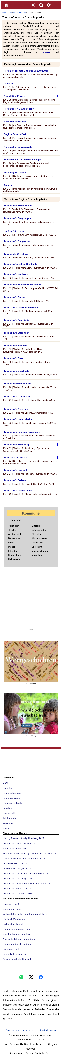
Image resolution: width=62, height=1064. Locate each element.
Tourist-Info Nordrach (16, 274)
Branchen (8, 788)
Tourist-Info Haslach (15, 345)
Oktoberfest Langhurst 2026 (17, 893)
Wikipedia (8, 823)
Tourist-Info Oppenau (16, 409)
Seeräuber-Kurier (12, 909)
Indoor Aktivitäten (12, 798)
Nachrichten (14, 555)
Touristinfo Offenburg (16, 254)
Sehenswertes (39, 530)
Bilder (11, 542)
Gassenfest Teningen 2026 (17, 868)
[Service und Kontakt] (48, 5)
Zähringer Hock (11, 949)
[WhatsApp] (21, 977)
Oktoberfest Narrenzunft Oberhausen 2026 (25, 873)
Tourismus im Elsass (15, 457)
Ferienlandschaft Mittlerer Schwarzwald (26, 70)
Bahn (5, 782)
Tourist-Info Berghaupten (18, 218)
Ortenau (8, 83)
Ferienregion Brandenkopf (19, 108)
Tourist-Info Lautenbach (17, 396)
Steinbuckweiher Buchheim (17, 934)
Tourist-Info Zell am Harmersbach (22, 284)
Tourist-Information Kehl (17, 383)
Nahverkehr (14, 559)
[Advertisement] (31, 599)
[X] (31, 977)
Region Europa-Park (15, 134)
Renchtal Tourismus (15, 121)
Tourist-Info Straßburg (16, 444)
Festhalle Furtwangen (14, 954)
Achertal (8, 185)
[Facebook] (40, 977)
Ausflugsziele (15, 534)
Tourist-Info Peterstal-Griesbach (22, 432)
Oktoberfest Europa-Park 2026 (19, 843)
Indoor (11, 546)
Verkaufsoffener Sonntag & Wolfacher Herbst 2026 (29, 853)
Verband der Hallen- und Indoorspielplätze (25, 914)
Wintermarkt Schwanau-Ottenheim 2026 (24, 858)
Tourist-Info (37, 542)
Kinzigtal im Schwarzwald (18, 147)
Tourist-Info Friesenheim (18, 205)
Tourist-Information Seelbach (20, 264)
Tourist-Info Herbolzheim (18, 419)
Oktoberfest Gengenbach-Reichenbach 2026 (26, 883)
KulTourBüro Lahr (14, 231)
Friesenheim (7, 12)
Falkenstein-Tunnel (13, 924)
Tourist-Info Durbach (15, 297)
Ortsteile (36, 525)
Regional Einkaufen (13, 803)
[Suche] (41, 5)
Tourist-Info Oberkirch (16, 371)
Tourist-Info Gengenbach (18, 241)
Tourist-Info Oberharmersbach (21, 307)
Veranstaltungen (40, 551)
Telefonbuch (9, 818)
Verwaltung (37, 555)
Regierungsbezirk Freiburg (17, 944)
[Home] (6, 5)
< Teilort (12, 530)
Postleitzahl (9, 813)
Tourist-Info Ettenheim (16, 332)
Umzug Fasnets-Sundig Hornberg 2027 (23, 838)
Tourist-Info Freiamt (15, 480)
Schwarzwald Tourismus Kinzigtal (23, 159)
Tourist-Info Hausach (16, 470)
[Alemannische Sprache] (31, 661)
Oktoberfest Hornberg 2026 (17, 878)
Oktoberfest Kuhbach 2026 (17, 888)
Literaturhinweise (47, 1030)
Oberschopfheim (19, 12)
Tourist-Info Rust (13, 358)
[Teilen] (34, 5)
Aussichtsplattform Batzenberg (19, 939)
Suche (6, 828)
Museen (46, 52)
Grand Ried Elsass (14, 96)
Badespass (14, 538)
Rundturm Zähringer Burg (16, 929)
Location (7, 808)
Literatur (12, 551)
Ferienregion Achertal (16, 172)
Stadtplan (36, 534)
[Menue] (56, 5)
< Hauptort (13, 525)
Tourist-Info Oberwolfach (18, 490)
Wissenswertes (39, 538)
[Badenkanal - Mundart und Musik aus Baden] (31, 713)
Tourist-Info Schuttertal (17, 320)
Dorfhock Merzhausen (14, 919)
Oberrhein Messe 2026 (15, 863)
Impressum (29, 1030)
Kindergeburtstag (12, 793)
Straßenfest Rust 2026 (15, 848)
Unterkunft (37, 546)
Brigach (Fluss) (11, 904)
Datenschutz (12, 1030)
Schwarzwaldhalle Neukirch (17, 959)
